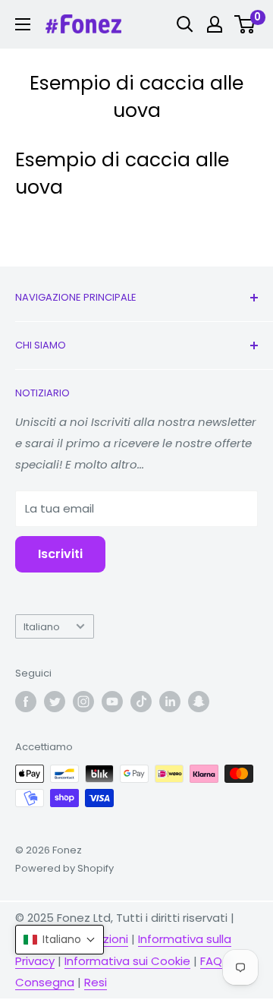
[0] (245, 24)
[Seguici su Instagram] (83, 701)
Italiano (42, 626)
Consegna (44, 982)
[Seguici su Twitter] (54, 701)
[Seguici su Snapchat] (198, 701)
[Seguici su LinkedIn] (169, 701)
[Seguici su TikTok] (141, 701)
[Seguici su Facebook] (25, 701)
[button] (59, 940)
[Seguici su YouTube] (112, 701)
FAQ (211, 961)
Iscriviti (60, 554)
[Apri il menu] (22, 24)
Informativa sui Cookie (127, 961)
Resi (95, 982)
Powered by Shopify (64, 868)
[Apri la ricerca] (185, 24)
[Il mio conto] (214, 24)
